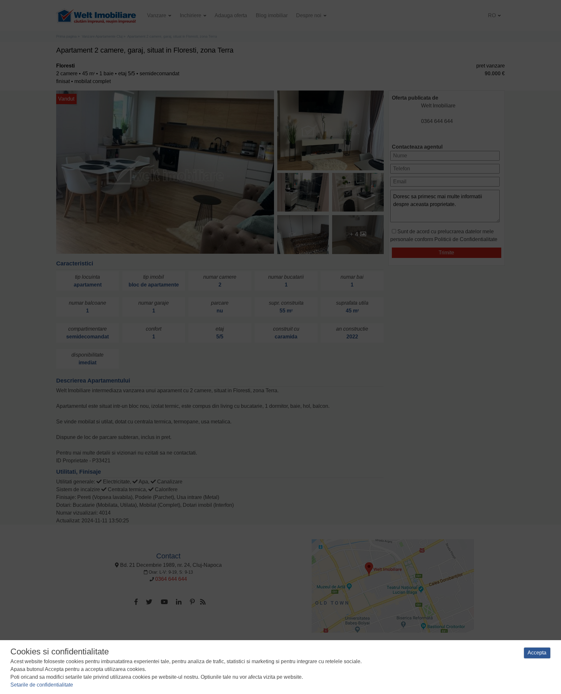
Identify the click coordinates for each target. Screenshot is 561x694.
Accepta (537, 652)
